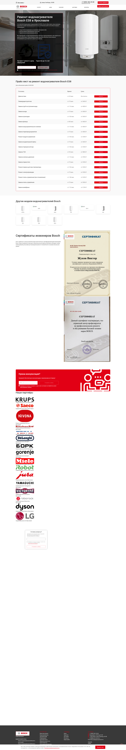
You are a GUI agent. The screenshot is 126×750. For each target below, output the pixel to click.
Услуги (38, 7)
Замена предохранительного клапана (29, 126)
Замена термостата (24, 162)
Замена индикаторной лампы (27, 142)
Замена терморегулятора (26, 147)
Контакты (86, 7)
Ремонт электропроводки (26, 172)
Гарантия (61, 7)
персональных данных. (26, 387)
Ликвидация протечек (25, 101)
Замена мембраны (24, 187)
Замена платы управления (26, 182)
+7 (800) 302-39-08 (88, 2)
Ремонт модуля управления (26, 137)
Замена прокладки (24, 116)
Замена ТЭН (22, 152)
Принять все (100, 747)
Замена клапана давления (26, 157)
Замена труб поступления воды (27, 106)
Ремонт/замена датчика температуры (29, 167)
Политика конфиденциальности (51, 748)
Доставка (74, 7)
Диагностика (22, 96)
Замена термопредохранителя (27, 131)
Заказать (101, 96)
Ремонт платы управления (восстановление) (31, 177)
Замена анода (22, 111)
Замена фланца (23, 121)
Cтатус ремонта (103, 2)
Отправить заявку (43, 67)
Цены (50, 7)
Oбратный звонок (103, 6)
